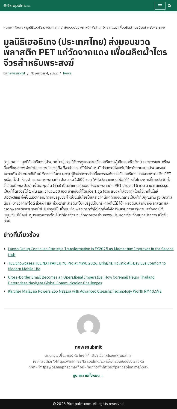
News (19, 27)
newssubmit (16, 73)
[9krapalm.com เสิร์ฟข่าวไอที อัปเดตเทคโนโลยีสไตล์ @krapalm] (17, 5)
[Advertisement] (88, 113)
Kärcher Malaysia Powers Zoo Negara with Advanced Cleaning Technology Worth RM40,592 (85, 291)
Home (7, 27)
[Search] (169, 5)
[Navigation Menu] (160, 6)
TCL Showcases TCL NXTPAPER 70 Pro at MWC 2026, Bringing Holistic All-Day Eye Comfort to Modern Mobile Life (87, 266)
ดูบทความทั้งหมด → (88, 376)
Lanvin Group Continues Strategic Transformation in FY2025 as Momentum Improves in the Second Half (91, 252)
